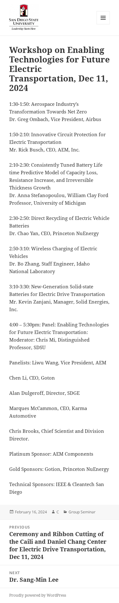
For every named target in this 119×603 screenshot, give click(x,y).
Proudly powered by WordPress (37, 595)
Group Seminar (82, 512)
